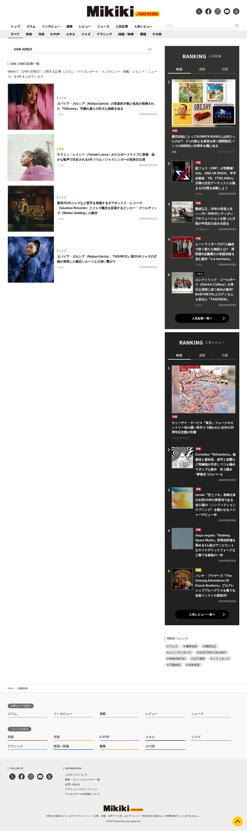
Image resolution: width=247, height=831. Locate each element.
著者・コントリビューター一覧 (82, 779)
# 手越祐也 (173, 664)
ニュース (103, 26)
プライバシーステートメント (81, 789)
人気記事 (122, 26)
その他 (157, 34)
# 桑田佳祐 (190, 646)
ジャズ (86, 34)
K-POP (55, 34)
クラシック (104, 34)
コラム (31, 26)
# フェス (172, 646)
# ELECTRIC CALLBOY (211, 652)
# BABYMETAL (176, 658)
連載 (69, 26)
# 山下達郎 (198, 658)
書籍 (143, 34)
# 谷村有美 (193, 664)
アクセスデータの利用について (82, 794)
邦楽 (29, 34)
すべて (15, 34)
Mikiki (11, 688)
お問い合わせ (72, 784)
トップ (15, 26)
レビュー (85, 26)
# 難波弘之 (209, 646)
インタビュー (51, 26)
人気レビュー (143, 26)
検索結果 (23, 688)
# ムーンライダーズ (179, 652)
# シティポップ (220, 658)
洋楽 (41, 34)
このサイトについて (76, 774)
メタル (70, 34)
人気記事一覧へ (202, 318)
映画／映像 (126, 34)
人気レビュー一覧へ (202, 614)
